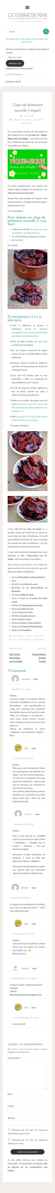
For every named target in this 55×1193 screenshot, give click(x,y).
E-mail (11, 1106)
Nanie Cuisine (25, 619)
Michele (24, 887)
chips (29, 636)
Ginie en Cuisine (26, 612)
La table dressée (28, 616)
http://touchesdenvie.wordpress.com (26, 995)
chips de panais (34, 529)
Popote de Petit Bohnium (32, 626)
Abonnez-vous (15, 63)
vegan (12, 640)
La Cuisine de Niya (27, 16)
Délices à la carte (30, 584)
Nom (10, 1094)
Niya (26, 748)
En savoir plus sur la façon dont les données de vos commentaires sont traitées (27, 1167)
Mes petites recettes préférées (32, 577)
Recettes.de (34, 135)
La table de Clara (26, 609)
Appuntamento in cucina (32, 605)
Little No (25, 968)
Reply (35, 679)
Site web (11, 1118)
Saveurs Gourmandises (31, 623)
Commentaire (14, 1058)
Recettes (27, 123)
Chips (28, 120)
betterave (18, 636)
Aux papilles (26, 630)
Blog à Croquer (27, 595)
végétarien (38, 640)
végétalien (24, 640)
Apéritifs (17, 120)
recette (39, 636)
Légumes (37, 120)
